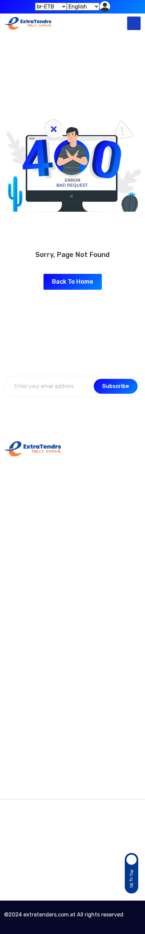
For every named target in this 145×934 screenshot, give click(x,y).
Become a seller (24, 730)
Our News (16, 564)
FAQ (9, 577)
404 (88, 68)
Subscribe (115, 386)
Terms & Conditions (28, 743)
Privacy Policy (21, 591)
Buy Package (20, 717)
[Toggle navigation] (134, 23)
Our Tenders (19, 756)
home (59, 68)
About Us (15, 647)
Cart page (16, 769)
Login (11, 660)
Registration (19, 673)
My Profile (16, 634)
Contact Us (18, 551)
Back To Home (72, 281)
